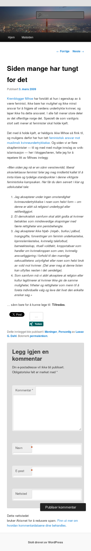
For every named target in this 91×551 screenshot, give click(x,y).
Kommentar (24, 390)
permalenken (38, 336)
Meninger (51, 332)
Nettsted (21, 493)
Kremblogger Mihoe (20, 98)
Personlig (65, 332)
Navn (23, 448)
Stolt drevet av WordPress (45, 542)
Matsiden (27, 37)
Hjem (11, 37)
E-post (23, 471)
